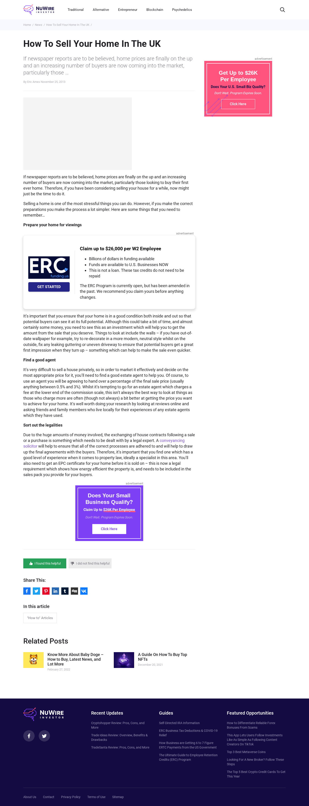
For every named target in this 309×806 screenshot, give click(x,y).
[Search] (282, 9)
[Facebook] (29, 736)
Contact (48, 797)
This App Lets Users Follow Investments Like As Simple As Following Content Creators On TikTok (255, 739)
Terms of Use (96, 797)
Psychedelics (182, 10)
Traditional (76, 10)
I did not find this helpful (92, 563)
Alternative (101, 10)
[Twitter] (44, 736)
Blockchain (154, 10)
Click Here (109, 529)
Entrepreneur (127, 10)
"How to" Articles (40, 618)
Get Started (49, 287)
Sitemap (118, 797)
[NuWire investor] (38, 9)
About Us (29, 797)
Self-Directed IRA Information (179, 723)
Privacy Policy (71, 797)
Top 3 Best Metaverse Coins (246, 752)
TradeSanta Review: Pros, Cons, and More (120, 747)
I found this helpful (48, 563)
